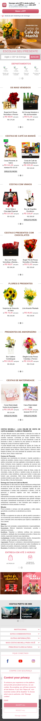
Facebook (7, 661)
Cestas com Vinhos (20, 184)
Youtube (20, 661)
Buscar (35, 57)
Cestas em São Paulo (10, 615)
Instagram (33, 661)
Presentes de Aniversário (20, 332)
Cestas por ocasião (16, 74)
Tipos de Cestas (26, 74)
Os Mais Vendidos (20, 87)
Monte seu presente (6, 74)
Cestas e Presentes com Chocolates (19, 234)
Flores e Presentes (21, 283)
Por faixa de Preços (36, 74)
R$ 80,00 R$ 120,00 (30, 563)
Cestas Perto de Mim (20, 604)
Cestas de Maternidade (20, 380)
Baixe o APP (20, 11)
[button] (19, 47)
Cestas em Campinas (27, 615)
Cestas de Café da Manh (20, 136)
